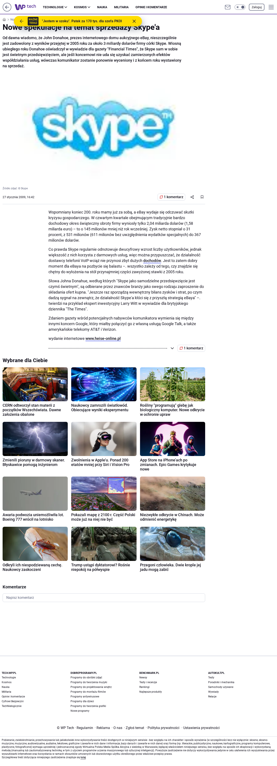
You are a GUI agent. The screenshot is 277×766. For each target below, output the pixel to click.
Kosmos (80, 7)
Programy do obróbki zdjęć (86, 677)
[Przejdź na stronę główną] (7, 10)
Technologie (53, 7)
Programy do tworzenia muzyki (89, 682)
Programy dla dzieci (82, 701)
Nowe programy (80, 710)
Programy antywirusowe (85, 696)
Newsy (143, 677)
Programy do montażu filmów (88, 691)
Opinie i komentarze (151, 7)
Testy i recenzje (148, 682)
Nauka (102, 7)
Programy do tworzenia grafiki (88, 706)
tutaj (83, 757)
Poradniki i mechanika (221, 682)
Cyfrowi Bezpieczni (13, 701)
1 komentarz (173, 197)
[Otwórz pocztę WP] (227, 7)
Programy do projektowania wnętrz (91, 687)
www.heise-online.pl (103, 338)
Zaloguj (257, 7)
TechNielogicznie (11, 706)
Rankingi (144, 687)
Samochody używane (220, 687)
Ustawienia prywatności (201, 728)
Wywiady (213, 691)
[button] (240, 7)
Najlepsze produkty (150, 691)
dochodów (152, 260)
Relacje (212, 696)
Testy (211, 677)
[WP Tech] (29, 7)
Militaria (121, 7)
